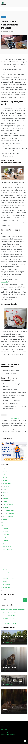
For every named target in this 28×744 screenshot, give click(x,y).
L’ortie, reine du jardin (8, 615)
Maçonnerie (5, 534)
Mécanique (5, 540)
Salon (4, 576)
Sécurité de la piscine (8, 578)
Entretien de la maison (8, 510)
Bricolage (4, 471)
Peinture (4, 552)
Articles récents (11, 415)
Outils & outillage (6, 546)
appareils (4, 282)
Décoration (5, 492)
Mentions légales (11, 624)
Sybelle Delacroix (14, 418)
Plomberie (5, 564)
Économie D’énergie (7, 504)
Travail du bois (6, 584)
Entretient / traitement (8, 513)
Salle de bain (5, 573)
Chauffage (5, 480)
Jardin (4, 522)
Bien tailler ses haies (8, 619)
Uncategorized (6, 587)
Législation (5, 528)
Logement (5, 531)
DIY (3, 495)
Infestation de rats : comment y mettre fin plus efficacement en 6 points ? (12, 707)
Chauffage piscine (7, 483)
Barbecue (4, 469)
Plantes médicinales (7, 561)
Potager (4, 567)
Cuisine (4, 489)
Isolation (4, 519)
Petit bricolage (6, 555)
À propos (4, 415)
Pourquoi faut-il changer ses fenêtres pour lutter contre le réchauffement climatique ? (13, 638)
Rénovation (5, 570)
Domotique (5, 498)
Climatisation (5, 486)
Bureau (4, 474)
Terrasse (4, 581)
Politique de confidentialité (8, 734)
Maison (4, 16)
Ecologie (4, 501)
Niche (3, 543)
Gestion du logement (7, 516)
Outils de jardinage (7, 549)
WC (3, 590)
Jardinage (5, 525)
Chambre (4, 477)
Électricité (5, 507)
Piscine (4, 558)
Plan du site (4, 729)
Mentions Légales (5, 732)
